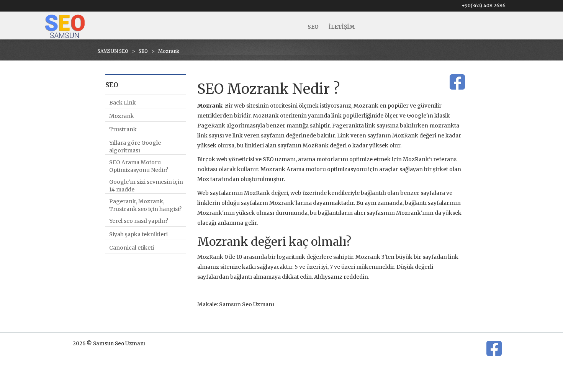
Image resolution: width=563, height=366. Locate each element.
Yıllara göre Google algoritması (135, 146)
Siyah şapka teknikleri (138, 234)
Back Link (122, 102)
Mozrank (121, 116)
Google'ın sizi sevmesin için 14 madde (146, 185)
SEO (313, 26)
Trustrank (123, 129)
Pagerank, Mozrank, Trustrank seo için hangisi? (145, 205)
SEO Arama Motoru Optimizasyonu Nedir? (138, 166)
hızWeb (493, 360)
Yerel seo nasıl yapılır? (138, 220)
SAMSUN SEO (113, 51)
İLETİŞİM (342, 26)
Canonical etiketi (131, 247)
